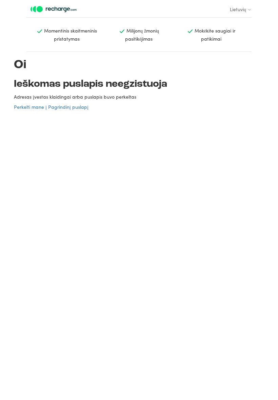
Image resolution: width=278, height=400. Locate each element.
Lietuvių (238, 9)
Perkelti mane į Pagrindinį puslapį (51, 106)
